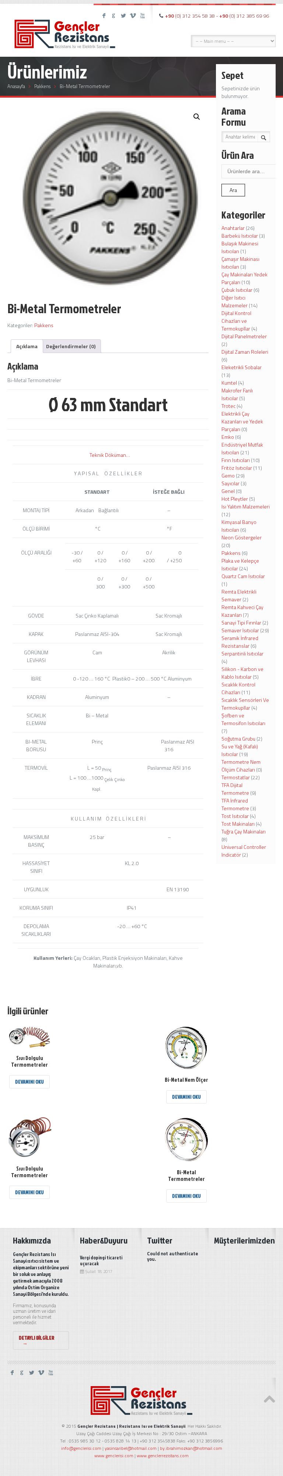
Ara (233, 190)
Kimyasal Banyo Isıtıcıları (238, 526)
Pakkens (42, 86)
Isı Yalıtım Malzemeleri (245, 506)
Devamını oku (29, 1081)
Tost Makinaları (238, 824)
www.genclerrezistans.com (163, 1455)
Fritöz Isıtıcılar (236, 468)
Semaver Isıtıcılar (240, 630)
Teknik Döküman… (110, 455)
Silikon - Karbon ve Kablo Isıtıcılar (242, 673)
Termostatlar (235, 777)
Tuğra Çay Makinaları (243, 831)
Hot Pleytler (234, 499)
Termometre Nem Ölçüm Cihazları (241, 765)
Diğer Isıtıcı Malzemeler (234, 301)
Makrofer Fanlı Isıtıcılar (237, 394)
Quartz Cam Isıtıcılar (243, 576)
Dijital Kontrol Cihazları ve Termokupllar (236, 320)
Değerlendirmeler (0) (70, 346)
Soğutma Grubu (238, 738)
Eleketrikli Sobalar (241, 367)
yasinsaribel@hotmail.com (131, 1448)
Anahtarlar (233, 228)
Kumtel (229, 383)
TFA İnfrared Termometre (235, 804)
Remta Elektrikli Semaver (238, 595)
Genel (228, 491)
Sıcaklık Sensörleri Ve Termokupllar (245, 703)
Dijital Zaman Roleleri (244, 352)
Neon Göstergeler (241, 537)
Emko (227, 437)
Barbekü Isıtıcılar (239, 235)
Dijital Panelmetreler (244, 336)
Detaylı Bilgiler (36, 1340)
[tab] (27, 346)
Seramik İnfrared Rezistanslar (239, 642)
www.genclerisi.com (113, 1455)
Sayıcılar (230, 483)
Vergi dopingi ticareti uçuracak (101, 1260)
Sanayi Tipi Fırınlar (241, 622)
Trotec (228, 406)
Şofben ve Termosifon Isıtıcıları (243, 719)
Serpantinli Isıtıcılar (242, 653)
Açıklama (27, 346)
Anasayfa (16, 86)
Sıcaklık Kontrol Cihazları (238, 688)
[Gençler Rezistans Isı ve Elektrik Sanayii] (64, 27)
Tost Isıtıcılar (235, 816)
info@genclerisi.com (81, 1448)
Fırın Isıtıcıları (235, 460)
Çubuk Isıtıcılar (236, 290)
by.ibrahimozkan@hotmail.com (191, 1448)
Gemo (228, 475)
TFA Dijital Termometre (235, 789)
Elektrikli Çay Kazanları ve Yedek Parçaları (242, 421)
